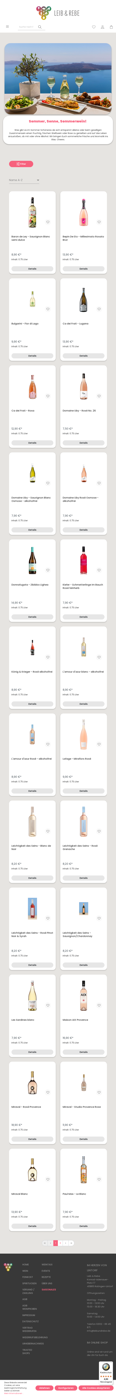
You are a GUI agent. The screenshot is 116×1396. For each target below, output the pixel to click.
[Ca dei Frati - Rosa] (32, 386)
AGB (24, 1299)
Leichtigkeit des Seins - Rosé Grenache (80, 847)
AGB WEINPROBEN (29, 1307)
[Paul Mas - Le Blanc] (84, 1170)
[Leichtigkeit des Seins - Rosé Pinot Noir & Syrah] (32, 909)
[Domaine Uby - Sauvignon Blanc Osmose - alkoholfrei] (32, 473)
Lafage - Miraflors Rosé (77, 759)
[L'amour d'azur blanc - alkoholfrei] (84, 647)
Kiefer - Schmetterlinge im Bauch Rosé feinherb (83, 586)
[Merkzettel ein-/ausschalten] (48, 222)
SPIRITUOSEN (29, 1283)
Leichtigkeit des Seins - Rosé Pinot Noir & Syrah (32, 934)
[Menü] (7, 26)
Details (32, 268)
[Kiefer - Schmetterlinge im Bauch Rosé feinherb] (84, 560)
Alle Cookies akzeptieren (96, 1388)
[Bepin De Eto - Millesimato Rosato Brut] (84, 212)
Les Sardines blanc (22, 1020)
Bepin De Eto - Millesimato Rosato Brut (83, 238)
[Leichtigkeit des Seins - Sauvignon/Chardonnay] (84, 909)
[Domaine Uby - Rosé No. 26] (84, 386)
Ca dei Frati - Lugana (75, 323)
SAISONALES (49, 1289)
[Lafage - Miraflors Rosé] (84, 734)
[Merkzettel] (93, 27)
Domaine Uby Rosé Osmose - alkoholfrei (80, 499)
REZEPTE (46, 1277)
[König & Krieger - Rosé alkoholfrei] (32, 647)
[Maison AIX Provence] (84, 996)
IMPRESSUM (28, 1315)
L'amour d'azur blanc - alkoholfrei (83, 671)
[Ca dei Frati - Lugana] (84, 299)
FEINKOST (27, 1277)
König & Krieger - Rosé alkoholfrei (31, 671)
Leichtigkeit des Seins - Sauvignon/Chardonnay (77, 934)
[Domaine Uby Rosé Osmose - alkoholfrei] (84, 473)
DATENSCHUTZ (30, 1321)
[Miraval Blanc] (32, 1170)
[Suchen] (39, 27)
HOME (25, 1264)
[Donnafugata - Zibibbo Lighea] (32, 560)
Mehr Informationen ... (14, 1393)
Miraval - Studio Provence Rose (82, 1107)
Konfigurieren (66, 1388)
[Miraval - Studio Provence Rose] (84, 1083)
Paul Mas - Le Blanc (74, 1194)
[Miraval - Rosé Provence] (32, 1083)
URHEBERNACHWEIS (33, 1343)
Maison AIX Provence (75, 1020)
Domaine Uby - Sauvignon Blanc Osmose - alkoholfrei (31, 499)
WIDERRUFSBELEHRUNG (35, 1337)
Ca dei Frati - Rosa (22, 410)
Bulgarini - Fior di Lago (25, 323)
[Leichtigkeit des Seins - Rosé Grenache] (84, 822)
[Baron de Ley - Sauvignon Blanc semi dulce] (32, 212)
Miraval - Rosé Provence (26, 1107)
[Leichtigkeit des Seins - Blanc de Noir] (32, 822)
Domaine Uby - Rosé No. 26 (79, 410)
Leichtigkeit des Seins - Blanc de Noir (31, 847)
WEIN (25, 1270)
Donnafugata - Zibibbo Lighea (29, 584)
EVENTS (46, 1270)
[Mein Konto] (102, 27)
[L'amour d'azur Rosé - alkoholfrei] (32, 734)
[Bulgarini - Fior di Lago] (32, 299)
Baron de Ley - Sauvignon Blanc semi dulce (30, 238)
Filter (23, 163)
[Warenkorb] (110, 27)
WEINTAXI (47, 1264)
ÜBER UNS (47, 1283)
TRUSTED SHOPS (27, 1351)
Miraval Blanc (19, 1194)
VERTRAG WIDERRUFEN (29, 1329)
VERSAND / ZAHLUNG (28, 1291)
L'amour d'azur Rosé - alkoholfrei (31, 759)
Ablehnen (44, 1388)
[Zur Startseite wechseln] (58, 13)
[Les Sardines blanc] (32, 996)
